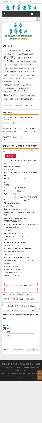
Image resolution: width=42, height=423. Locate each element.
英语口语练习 (10, 95)
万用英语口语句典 (9, 54)
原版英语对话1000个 (25, 58)
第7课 (22, 75)
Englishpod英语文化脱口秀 (12, 51)
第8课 (28, 75)
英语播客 (9, 367)
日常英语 (12, 1)
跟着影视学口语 (20, 370)
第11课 (12, 78)
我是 (10, 65)
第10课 (5, 78)
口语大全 (20, 1)
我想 (5, 65)
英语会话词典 (7, 92)
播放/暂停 (10, 156)
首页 (4, 14)
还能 (11, 99)
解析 (33, 95)
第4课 (5, 75)
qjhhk (6, 151)
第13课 (24, 78)
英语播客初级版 (25, 95)
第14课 (30, 78)
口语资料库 (28, 1)
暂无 (5, 68)
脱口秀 (16, 81)
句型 (17, 61)
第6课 (16, 75)
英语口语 (19, 91)
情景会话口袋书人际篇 (28, 61)
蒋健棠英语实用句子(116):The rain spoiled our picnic (19, 128)
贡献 (5, 99)
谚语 (27, 299)
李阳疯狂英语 (34, 367)
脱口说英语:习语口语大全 (12, 85)
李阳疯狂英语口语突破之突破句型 (19, 68)
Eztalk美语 (26, 51)
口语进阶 (9, 61)
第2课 (26, 71)
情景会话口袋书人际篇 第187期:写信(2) (21, 306)
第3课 (32, 71)
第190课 (6, 299)
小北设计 (21, 378)
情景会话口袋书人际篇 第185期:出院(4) (21, 310)
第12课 (18, 78)
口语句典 (26, 367)
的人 (33, 68)
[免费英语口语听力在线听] (21, 7)
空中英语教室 (10, 71)
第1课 (20, 71)
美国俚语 (7, 81)
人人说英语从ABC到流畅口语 (25, 54)
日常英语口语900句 (26, 65)
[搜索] (37, 14)
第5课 (11, 75)
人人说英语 (17, 367)
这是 (16, 99)
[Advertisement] (21, 402)
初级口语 (9, 57)
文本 (15, 65)
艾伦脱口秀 (5, 1)
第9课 (33, 75)
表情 (5, 349)
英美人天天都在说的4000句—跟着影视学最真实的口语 (18, 88)
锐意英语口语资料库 (27, 99)
